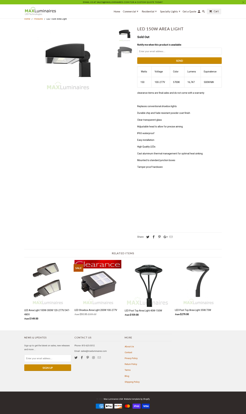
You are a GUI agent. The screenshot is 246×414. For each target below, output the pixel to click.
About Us (129, 346)
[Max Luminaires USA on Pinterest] (88, 357)
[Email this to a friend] (170, 237)
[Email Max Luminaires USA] (99, 357)
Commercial (130, 11)
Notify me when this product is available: (159, 44)
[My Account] (199, 12)
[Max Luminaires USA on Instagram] (94, 357)
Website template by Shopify (137, 399)
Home (117, 11)
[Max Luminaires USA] (40, 11)
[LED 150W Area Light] (68, 58)
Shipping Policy (132, 382)
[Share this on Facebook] (153, 237)
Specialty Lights (170, 11)
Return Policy (131, 364)
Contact (128, 352)
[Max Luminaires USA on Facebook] (82, 357)
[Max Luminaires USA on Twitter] (76, 357)
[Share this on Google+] (164, 237)
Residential (149, 11)
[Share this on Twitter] (147, 237)
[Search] (203, 12)
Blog (127, 376)
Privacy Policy (131, 358)
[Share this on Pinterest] (159, 237)
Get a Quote (189, 11)
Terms (128, 370)
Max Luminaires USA (113, 399)
